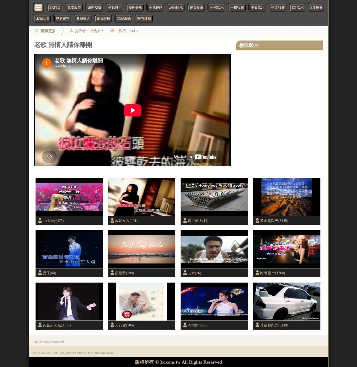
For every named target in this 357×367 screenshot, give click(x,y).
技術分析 (135, 7)
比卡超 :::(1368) (272, 273)
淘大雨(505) (197, 325)
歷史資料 (63, 18)
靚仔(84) (49, 273)
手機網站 (156, 7)
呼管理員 (144, 18)
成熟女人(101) (126, 221)
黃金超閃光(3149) (274, 221)
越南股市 (74, 7)
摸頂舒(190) (124, 273)
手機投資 (237, 7)
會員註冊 (103, 18)
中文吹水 (257, 7)
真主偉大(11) (198, 221)
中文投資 (278, 7)
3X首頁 (55, 7)
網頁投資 (196, 7)
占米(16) (194, 273)
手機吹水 (217, 7)
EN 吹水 (298, 7)
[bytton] (38, 7)
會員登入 (83, 18)
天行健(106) (124, 325)
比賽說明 (42, 18)
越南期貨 (94, 7)
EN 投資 (316, 7)
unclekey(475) (53, 221)
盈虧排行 (115, 7)
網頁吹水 (176, 7)
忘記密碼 (124, 18)
